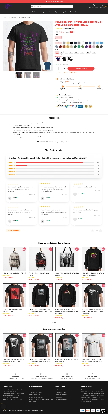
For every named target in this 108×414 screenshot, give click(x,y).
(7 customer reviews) (68, 28)
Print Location (59, 55)
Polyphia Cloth (12, 17)
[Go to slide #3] (36, 75)
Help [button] (105, 411)
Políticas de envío (60, 390)
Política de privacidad (34, 394)
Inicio (4, 17)
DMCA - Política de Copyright (36, 397)
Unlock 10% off (3, 406)
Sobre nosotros (33, 390)
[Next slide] (50, 45)
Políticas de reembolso (61, 394)
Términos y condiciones (35, 392)
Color (56, 40)
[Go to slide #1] (19, 75)
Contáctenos (59, 397)
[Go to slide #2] (28, 75)
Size (56, 49)
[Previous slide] (5, 45)
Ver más (54, 322)
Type (56, 34)
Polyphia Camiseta (24, 17)
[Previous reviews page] (92, 230)
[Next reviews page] (100, 230)
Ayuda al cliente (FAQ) (61, 399)
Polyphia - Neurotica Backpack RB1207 (14, 273)
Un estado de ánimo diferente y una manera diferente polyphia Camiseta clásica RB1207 (93, 311)
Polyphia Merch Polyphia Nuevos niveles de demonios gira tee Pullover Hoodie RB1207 (66, 311)
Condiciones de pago (61, 392)
